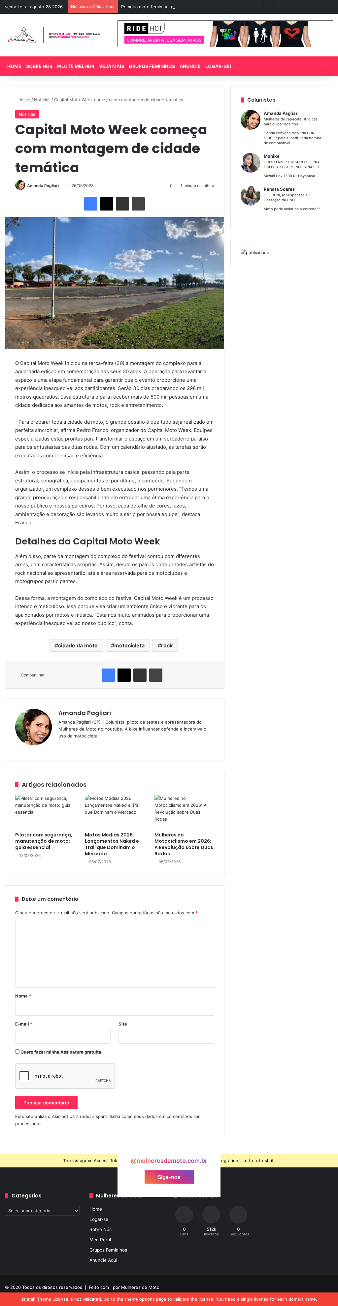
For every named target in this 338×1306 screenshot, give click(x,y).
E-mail (23, 1024)
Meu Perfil (100, 1239)
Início (24, 99)
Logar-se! (218, 66)
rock (167, 645)
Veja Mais (111, 66)
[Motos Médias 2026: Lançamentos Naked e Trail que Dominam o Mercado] (115, 812)
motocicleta (129, 645)
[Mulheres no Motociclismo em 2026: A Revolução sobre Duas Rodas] (184, 812)
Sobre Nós (39, 66)
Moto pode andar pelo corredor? (292, 209)
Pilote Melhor (75, 66)
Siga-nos (169, 1176)
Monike (272, 156)
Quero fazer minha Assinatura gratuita (60, 1052)
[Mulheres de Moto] (54, 35)
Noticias (42, 99)
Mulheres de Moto (140, 1287)
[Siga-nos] (169, 1148)
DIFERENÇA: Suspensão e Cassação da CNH (286, 197)
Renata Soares (279, 189)
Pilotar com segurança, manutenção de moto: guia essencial (43, 841)
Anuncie (190, 66)
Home (14, 66)
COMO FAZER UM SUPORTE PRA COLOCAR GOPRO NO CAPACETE (292, 164)
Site (122, 1024)
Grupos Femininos (152, 66)
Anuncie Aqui (103, 1260)
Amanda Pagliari (43, 185)
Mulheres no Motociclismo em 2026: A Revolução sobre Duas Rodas (183, 844)
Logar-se (98, 1219)
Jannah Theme (36, 1299)
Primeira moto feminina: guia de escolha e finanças (173, 6)
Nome (23, 995)
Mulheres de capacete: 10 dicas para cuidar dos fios (291, 121)
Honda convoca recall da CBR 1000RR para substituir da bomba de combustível (292, 138)
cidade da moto (78, 645)
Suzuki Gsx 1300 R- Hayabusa (289, 176)
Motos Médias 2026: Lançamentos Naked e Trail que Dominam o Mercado (112, 844)
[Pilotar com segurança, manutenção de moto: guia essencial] (45, 812)
